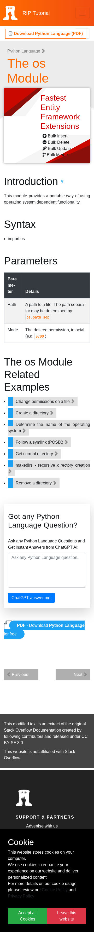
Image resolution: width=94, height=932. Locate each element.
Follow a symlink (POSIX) (40, 442)
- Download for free (44, 629)
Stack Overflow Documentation (32, 730)
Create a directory (33, 413)
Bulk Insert (57, 136)
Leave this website (66, 916)
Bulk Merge (57, 155)
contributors (32, 736)
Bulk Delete (58, 142)
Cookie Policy (55, 890)
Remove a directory (34, 483)
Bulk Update (59, 148)
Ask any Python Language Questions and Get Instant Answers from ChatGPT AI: (46, 544)
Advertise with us (42, 826)
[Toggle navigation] (82, 13)
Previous (19, 674)
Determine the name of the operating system (49, 427)
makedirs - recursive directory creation (53, 465)
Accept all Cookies (27, 916)
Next (78, 674)
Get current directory (35, 453)
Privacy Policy (21, 896)
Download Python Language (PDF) (48, 33)
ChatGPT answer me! (31, 597)
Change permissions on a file (43, 401)
